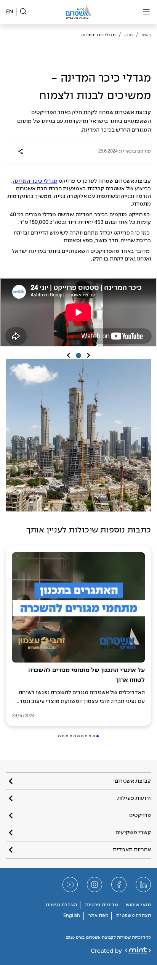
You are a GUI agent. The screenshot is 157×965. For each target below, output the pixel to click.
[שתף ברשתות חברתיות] (18, 151)
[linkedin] (143, 884)
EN (9, 11)
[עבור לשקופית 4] (86, 736)
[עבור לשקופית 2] (94, 736)
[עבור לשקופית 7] (75, 736)
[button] (78, 781)
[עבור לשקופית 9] (67, 736)
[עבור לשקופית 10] (63, 736)
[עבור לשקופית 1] (97, 736)
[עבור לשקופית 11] (59, 736)
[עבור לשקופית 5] (82, 736)
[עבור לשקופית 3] (90, 736)
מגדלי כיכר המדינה (35, 181)
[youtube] (70, 884)
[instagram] (94, 884)
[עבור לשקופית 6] (78, 736)
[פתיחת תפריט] (146, 12)
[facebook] (119, 884)
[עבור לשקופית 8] (71, 736)
